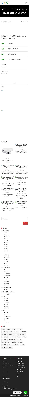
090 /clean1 (6, 281)
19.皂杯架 (19, 339)
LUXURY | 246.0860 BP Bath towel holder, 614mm (21, 197)
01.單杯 (14, 329)
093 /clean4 (6, 285)
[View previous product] (2, 22)
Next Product (22, 21)
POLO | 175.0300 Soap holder (7, 161)
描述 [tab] (14, 82)
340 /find (21, 180)
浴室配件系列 (6, 230)
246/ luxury (19, 193)
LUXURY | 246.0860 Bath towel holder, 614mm (8, 172)
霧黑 (4, 310)
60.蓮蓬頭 (11, 344)
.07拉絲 (8, 329)
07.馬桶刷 (4, 334)
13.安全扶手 (17, 337)
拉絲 (4, 296)
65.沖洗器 (4, 347)
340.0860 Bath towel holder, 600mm (21, 183)
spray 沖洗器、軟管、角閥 (9, 291)
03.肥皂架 (4, 331)
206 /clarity (6, 246)
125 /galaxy (6, 234)
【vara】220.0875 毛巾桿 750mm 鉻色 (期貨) (8, 184)
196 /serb (6, 244)
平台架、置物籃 (6, 267)
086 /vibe (6, 289)
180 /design (6, 242)
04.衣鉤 (10, 331)
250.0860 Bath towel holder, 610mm (8, 195)
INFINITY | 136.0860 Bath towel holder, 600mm (21, 172)
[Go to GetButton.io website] (25, 395)
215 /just (6, 248)
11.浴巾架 (4, 337)
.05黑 (3, 329)
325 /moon (6, 259)
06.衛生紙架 (23, 331)
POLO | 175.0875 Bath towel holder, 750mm (21, 151)
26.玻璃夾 (14, 342)
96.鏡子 (10, 347)
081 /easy (6, 277)
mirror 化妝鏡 (6, 294)
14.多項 (24, 337)
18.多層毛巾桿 (12, 339)
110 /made (6, 233)
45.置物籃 (4, 344)
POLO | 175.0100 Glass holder (21, 208)
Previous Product (7, 21)
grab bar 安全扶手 (7, 287)
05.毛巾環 (16, 331)
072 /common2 (7, 275)
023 (4, 269)
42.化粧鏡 (20, 342)
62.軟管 (16, 344)
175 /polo (6, 71)
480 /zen (5, 263)
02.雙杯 (19, 329)
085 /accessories (7, 316)
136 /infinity (21, 170)
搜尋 (25, 223)
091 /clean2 (6, 283)
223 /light (6, 252)
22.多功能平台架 (5, 342)
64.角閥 (22, 344)
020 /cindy (6, 271)
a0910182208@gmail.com (10, 389)
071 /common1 (7, 273)
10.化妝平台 (22, 334)
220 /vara (8, 182)
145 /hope (6, 238)
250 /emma (7, 192)
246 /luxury (7, 170)
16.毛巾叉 (4, 339)
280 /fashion (6, 257)
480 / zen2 (6, 265)
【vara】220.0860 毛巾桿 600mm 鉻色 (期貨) (8, 209)
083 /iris (5, 279)
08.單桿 (5, 73)
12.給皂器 (11, 337)
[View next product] (27, 22)
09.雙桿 (16, 334)
